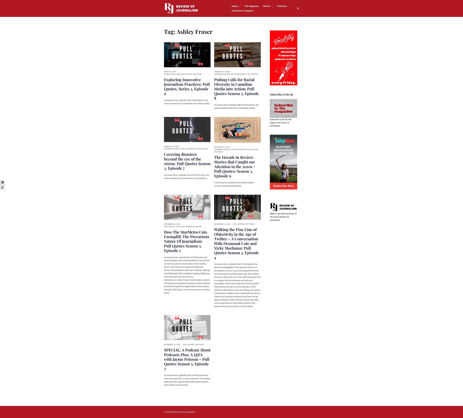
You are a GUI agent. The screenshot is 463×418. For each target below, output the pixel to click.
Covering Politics (222, 74)
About (235, 6)
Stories (266, 6)
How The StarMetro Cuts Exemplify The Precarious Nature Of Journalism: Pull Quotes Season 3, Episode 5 (186, 241)
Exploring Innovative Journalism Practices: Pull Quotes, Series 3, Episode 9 (187, 86)
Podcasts (282, 6)
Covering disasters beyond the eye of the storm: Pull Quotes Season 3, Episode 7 (187, 161)
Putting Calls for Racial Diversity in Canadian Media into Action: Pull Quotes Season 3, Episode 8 (236, 89)
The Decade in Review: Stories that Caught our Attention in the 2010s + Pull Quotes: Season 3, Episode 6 (235, 166)
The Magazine (252, 6)
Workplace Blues (193, 226)
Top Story (197, 74)
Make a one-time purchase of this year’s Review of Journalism (283, 216)
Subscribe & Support (242, 11)
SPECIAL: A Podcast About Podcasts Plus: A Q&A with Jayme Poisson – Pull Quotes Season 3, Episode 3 (187, 359)
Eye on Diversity (238, 74)
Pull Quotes (186, 74)
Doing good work (172, 74)
